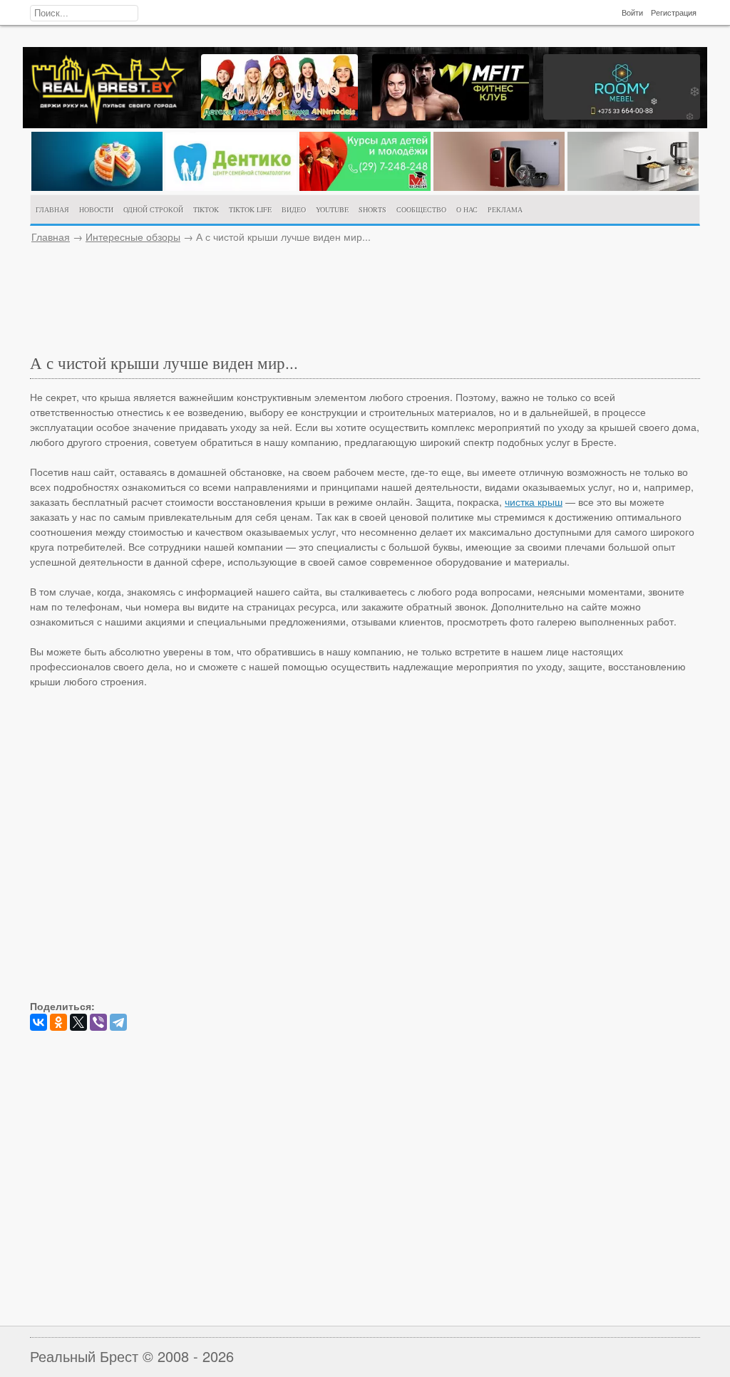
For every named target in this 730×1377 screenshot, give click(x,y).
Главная (50, 236)
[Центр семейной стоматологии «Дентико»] (231, 187)
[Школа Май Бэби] (365, 187)
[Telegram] (118, 1022)
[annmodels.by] (279, 116)
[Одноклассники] (58, 1022)
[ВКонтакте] (38, 1022)
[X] (78, 1022)
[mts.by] (97, 187)
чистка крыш (533, 501)
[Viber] (98, 1022)
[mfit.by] (450, 116)
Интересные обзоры (133, 236)
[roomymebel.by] (621, 115)
